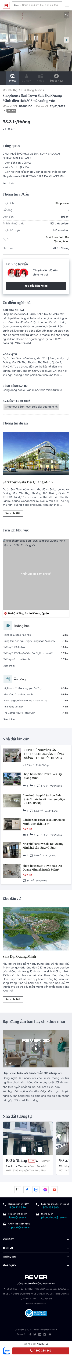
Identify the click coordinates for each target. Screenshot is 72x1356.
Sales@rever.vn (17, 1217)
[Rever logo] (6, 5)
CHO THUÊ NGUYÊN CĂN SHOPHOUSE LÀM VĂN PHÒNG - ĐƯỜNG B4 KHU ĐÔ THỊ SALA (44, 754)
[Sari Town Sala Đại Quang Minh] (36, 454)
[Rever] (36, 1277)
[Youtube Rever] (50, 1334)
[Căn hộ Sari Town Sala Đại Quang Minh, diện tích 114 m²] (12, 824)
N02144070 (65, 1171)
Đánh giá (21, 1334)
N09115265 (12, 1171)
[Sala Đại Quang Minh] (36, 929)
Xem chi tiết (12, 513)
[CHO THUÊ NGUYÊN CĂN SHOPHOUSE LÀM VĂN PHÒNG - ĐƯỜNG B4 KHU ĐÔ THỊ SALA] (12, 755)
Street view (56, 81)
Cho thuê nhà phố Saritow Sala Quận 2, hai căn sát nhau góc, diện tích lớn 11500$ (44, 799)
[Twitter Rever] (34, 1334)
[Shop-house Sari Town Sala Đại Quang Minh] (12, 779)
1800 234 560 (50, 1207)
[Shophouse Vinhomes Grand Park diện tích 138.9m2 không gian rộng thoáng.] (28, 1138)
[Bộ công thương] (36, 1313)
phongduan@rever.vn (54, 1217)
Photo (12, 81)
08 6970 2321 (29, 1299)
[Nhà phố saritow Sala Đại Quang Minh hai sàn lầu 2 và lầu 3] (12, 850)
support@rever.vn (19, 1227)
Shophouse (62, 203)
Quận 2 (40, 90)
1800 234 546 (42, 1351)
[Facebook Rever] (30, 1334)
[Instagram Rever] (45, 1334)
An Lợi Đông (26, 90)
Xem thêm (9, 183)
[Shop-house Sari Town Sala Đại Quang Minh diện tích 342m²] (12, 871)
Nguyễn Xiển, (27, 1171)
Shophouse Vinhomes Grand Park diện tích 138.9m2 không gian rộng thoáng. (26, 1166)
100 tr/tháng (16, 1161)
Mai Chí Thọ (10, 90)
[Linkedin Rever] (39, 1334)
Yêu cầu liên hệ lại (36, 286)
